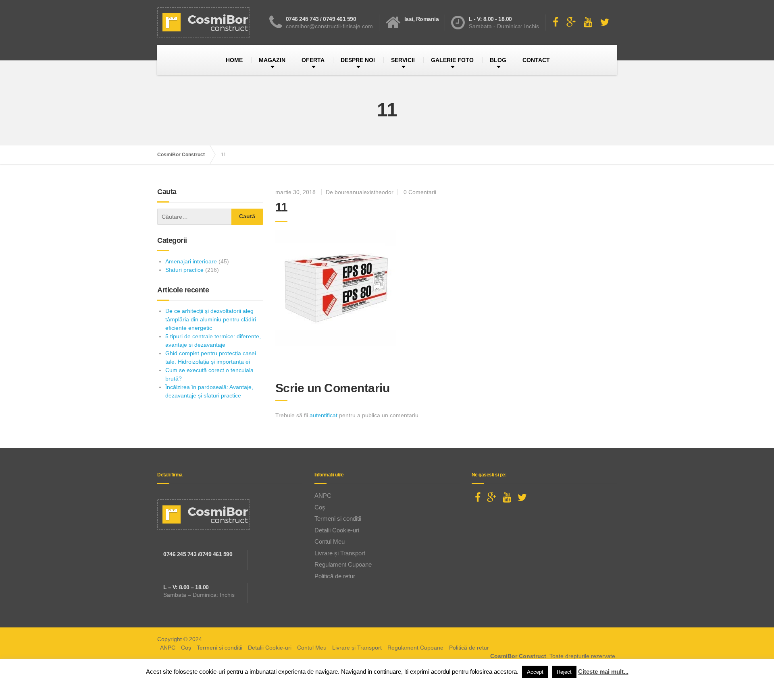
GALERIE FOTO (452, 60)
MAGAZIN (272, 60)
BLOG (498, 60)
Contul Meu (329, 541)
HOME (234, 60)
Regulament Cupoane (343, 564)
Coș (319, 507)
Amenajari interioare (191, 261)
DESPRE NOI (358, 60)
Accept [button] (535, 672)
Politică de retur (334, 576)
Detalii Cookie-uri (336, 530)
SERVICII (403, 60)
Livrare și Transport (339, 553)
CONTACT (536, 60)
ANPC (322, 495)
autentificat (323, 415)
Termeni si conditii (337, 518)
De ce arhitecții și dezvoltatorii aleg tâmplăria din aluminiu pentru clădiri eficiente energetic (210, 319)
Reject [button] (564, 672)
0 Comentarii (420, 192)
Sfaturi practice (184, 270)
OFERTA (313, 60)
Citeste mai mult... (603, 671)
